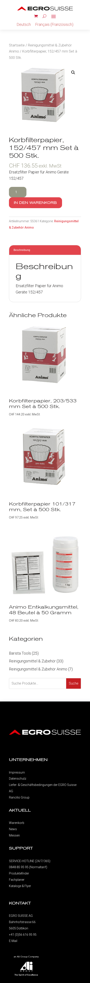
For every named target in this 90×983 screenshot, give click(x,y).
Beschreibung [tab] (22, 250)
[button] (73, 72)
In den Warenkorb (35, 202)
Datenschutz (17, 778)
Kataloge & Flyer (20, 886)
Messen (14, 835)
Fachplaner (16, 879)
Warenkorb (16, 823)
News (13, 829)
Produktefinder (19, 873)
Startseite (17, 45)
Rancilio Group (19, 797)
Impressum (17, 772)
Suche (73, 683)
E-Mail (13, 941)
